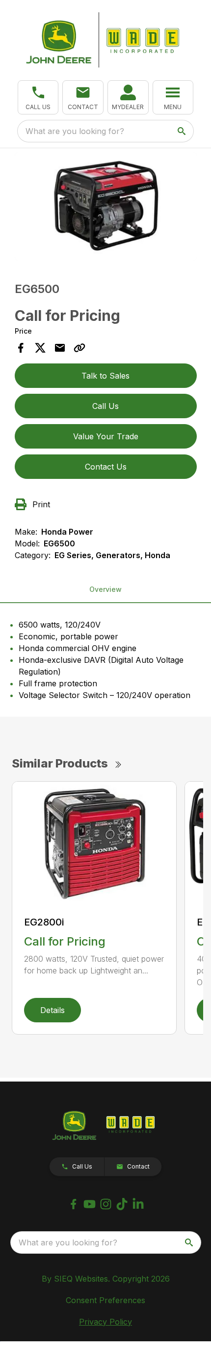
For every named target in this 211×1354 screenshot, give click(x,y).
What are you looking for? (75, 131)
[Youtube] (89, 1204)
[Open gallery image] (106, 206)
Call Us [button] (105, 406)
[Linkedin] (138, 1204)
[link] (128, 97)
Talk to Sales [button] (105, 376)
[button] (38, 97)
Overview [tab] (105, 589)
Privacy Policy (105, 1322)
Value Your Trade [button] (105, 436)
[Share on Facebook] (20, 348)
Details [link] (52, 1010)
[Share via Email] (60, 348)
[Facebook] (73, 1204)
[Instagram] (106, 1204)
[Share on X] (40, 348)
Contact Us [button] (106, 467)
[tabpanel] (106, 208)
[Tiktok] (122, 1204)
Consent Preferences (105, 1300)
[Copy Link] (79, 348)
